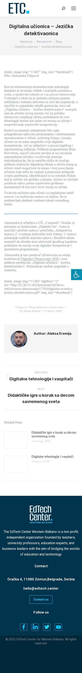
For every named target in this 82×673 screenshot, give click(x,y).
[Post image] (15, 440)
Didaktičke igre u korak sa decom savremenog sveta (54, 434)
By (30, 311)
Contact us (41, 599)
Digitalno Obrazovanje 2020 (40, 259)
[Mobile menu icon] (73, 8)
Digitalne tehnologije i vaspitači (52, 456)
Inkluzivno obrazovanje (49, 307)
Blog (32, 307)
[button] (76, 274)
